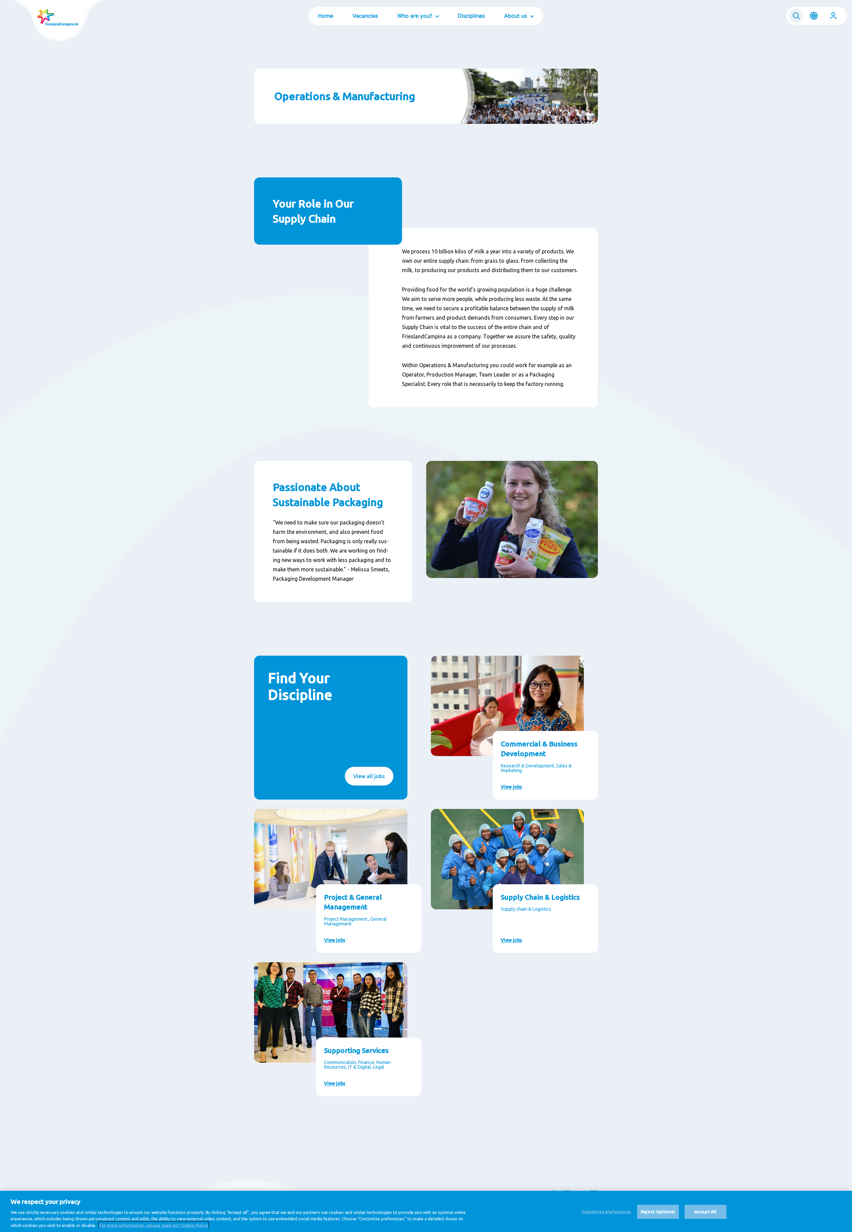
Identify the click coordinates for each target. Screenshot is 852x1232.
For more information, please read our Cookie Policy (153, 1225)
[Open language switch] (814, 16)
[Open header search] (796, 16)
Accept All (705, 1211)
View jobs (511, 787)
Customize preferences (606, 1211)
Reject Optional (658, 1211)
